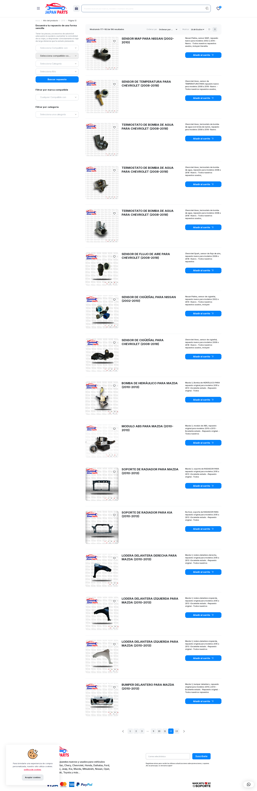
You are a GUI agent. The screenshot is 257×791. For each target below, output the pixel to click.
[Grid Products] (209, 29)
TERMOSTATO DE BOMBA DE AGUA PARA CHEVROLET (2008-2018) (148, 169)
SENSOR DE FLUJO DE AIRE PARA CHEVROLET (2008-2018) (146, 256)
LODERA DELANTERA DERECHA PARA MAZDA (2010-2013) (149, 557)
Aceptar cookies (32, 777)
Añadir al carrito (201, 55)
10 (159, 731)
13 (176, 731)
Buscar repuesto (57, 79)
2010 (63, 20)
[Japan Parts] (56, 8)
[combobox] (57, 48)
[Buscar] (207, 8)
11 (165, 731)
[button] (114, 41)
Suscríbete (201, 756)
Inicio (38, 20)
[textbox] (55, 48)
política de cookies (32, 769)
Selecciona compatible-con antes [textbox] (58, 55)
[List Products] (215, 29)
